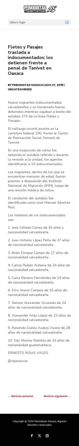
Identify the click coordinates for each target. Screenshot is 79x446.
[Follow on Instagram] (47, 436)
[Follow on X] (39, 436)
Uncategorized (20, 89)
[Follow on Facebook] (32, 436)
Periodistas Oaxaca (27, 85)
